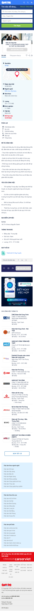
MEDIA (4, 565)
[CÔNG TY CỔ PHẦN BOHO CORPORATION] (6, 422)
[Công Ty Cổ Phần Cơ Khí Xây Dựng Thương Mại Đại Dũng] (6, 396)
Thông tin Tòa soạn (6, 602)
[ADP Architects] (6, 332)
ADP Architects (16, 333)
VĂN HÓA (17, 569)
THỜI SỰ (4, 567)
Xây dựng (13, 91)
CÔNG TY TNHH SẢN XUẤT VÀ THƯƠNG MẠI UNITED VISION (20, 383)
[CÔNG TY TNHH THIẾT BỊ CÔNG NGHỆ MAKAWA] (6, 410)
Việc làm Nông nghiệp (10, 479)
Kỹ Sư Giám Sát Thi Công (20, 407)
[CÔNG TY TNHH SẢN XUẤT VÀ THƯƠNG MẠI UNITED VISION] (6, 383)
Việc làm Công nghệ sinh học (12, 481)
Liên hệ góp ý (4, 608)
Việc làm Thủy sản (9, 484)
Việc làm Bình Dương (10, 503)
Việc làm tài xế (8, 540)
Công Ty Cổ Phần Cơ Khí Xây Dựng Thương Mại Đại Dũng (20, 395)
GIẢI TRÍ (17, 572)
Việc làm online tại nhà (10, 528)
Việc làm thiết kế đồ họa (11, 545)
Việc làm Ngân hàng (10, 476)
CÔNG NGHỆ (10, 570)
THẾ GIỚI (4, 570)
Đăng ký (22, 6)
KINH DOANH (11, 565)
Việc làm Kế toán (9, 469)
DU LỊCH (11, 577)
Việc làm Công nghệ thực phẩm (13, 486)
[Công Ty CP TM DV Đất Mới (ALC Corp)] (6, 344)
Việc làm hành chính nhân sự (12, 543)
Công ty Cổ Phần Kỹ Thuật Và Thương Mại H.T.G (20, 440)
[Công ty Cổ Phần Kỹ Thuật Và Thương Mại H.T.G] (6, 438)
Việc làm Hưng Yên (9, 516)
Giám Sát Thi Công (18, 370)
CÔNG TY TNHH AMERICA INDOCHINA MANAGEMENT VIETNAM (19, 318)
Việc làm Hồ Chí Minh (10, 498)
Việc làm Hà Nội (8, 501)
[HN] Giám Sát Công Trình (20, 314)
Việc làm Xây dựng (9, 471)
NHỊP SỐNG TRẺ (17, 565)
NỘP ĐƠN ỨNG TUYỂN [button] (17, 49)
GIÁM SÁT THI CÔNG (18, 380)
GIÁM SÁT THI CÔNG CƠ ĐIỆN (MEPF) (21, 436)
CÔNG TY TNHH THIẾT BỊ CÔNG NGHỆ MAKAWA (20, 410)
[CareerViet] (23, 559)
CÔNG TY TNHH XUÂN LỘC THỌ (21, 372)
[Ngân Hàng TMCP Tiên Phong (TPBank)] (6, 358)
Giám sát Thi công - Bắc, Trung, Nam (20, 420)
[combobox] (17, 11)
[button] (28, 2)
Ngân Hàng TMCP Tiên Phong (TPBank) (20, 360)
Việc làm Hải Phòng (9, 513)
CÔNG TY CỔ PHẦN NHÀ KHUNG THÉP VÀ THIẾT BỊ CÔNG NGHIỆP (17, 45)
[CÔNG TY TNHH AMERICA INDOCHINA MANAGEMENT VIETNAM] (6, 318)
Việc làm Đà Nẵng (9, 511)
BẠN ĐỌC (29, 567)
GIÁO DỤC (29, 565)
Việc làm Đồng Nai (9, 506)
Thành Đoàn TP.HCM (6, 604)
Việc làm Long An (9, 508)
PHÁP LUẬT (5, 573)
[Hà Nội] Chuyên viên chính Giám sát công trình (21, 356)
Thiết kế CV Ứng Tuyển (14, 253)
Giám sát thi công (17, 393)
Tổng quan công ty (15, 55)
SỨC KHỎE (23, 570)
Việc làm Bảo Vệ (8, 474)
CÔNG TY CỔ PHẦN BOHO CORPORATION (19, 424)
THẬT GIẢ (29, 570)
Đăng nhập (29, 6)
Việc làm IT (7, 538)
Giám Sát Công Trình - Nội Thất (20, 329)
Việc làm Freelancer (10, 535)
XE (11, 574)
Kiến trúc (7, 91)
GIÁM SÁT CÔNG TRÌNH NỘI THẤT (20, 342)
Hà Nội (7, 65)
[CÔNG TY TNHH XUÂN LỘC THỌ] (6, 373)
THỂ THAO (23, 565)
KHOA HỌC (23, 567)
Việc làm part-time (9, 530)
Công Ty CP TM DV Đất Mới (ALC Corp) (21, 346)
